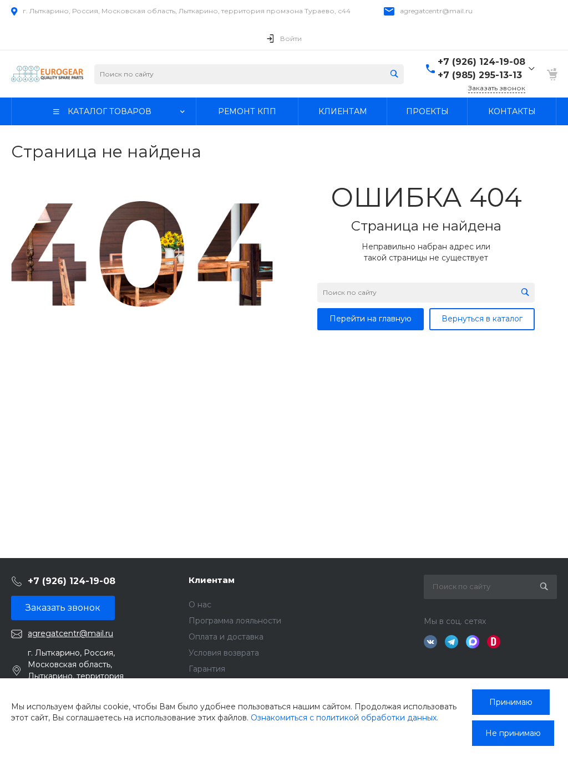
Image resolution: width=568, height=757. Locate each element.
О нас (200, 605)
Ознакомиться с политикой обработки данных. (344, 718)
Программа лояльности (235, 621)
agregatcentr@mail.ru (436, 11)
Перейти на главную (370, 319)
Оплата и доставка (226, 637)
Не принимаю (513, 733)
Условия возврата (224, 653)
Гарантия (207, 669)
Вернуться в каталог (482, 319)
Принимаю (510, 702)
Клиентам (212, 580)
